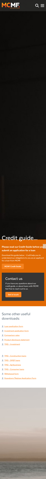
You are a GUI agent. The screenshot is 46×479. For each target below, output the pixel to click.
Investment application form (16, 330)
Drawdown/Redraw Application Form (20, 378)
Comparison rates (12, 335)
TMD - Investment (12, 344)
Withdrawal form (11, 373)
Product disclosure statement (16, 339)
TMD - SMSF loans (12, 360)
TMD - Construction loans (15, 356)
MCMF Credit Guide (12, 266)
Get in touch (13, 294)
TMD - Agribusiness (12, 364)
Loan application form (13, 326)
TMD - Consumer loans (14, 369)
